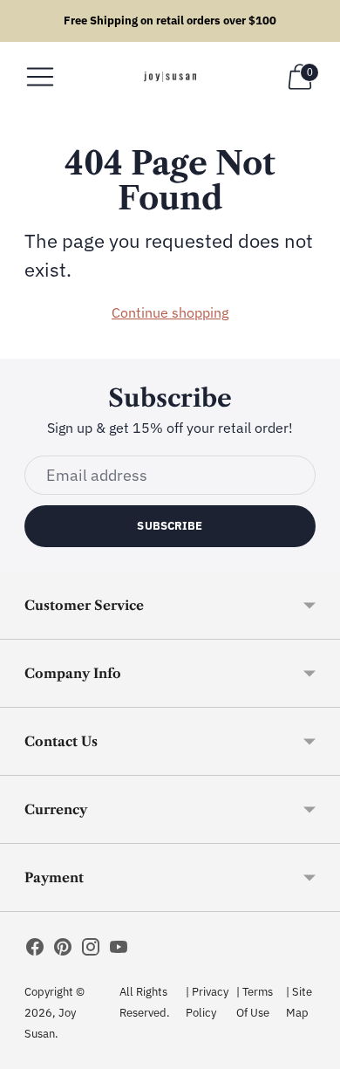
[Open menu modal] (40, 76)
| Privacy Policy (207, 1002)
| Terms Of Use (254, 1002)
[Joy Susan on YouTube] (118, 950)
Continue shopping (170, 312)
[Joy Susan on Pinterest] (62, 950)
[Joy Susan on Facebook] (34, 950)
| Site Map (299, 1002)
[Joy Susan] (170, 77)
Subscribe (169, 525)
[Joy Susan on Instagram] (90, 950)
